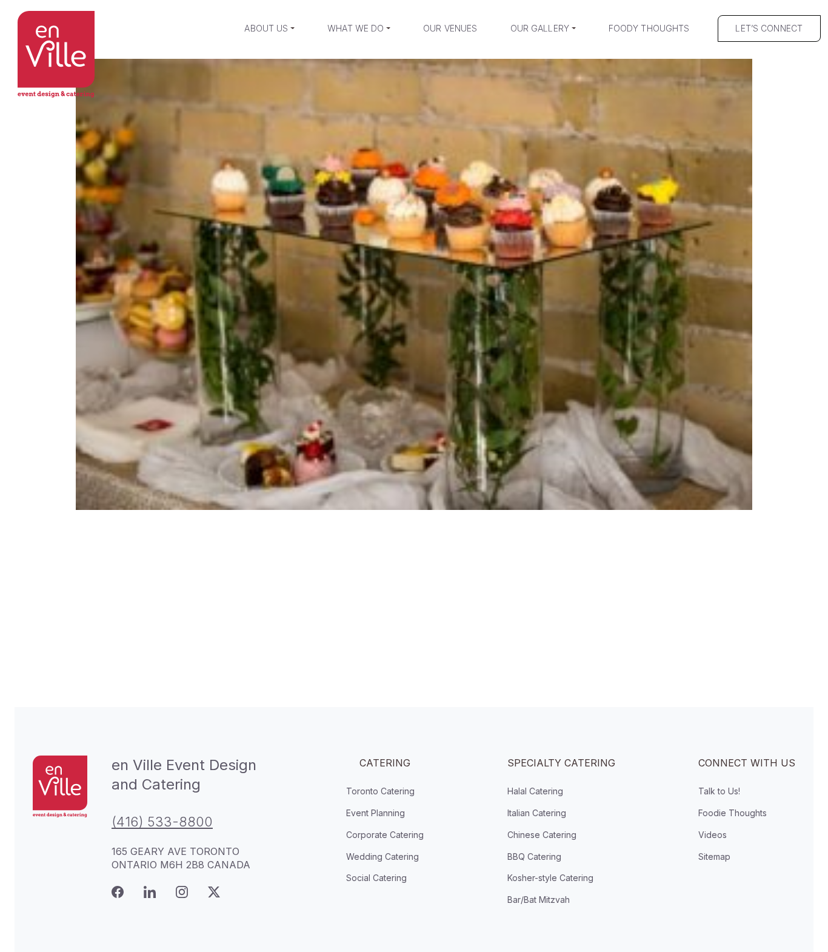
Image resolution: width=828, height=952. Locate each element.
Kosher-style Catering (550, 878)
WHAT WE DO (355, 28)
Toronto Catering (380, 791)
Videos (712, 835)
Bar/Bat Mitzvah (538, 899)
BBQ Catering (534, 856)
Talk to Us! (719, 791)
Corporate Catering (385, 835)
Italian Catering (536, 813)
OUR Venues (450, 28)
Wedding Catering (382, 856)
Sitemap (714, 856)
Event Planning (375, 813)
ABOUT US (266, 28)
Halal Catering (535, 791)
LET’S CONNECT (769, 28)
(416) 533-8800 (162, 822)
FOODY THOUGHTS (649, 28)
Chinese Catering (541, 835)
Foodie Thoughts (732, 813)
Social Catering (376, 878)
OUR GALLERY (540, 28)
